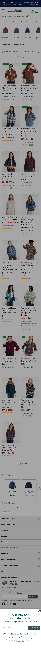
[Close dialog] (38, 610)
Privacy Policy (20, 642)
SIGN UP (34, 628)
